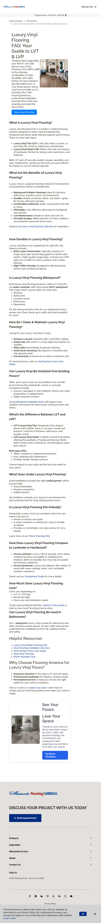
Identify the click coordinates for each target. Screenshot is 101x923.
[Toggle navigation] (95, 6)
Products (14, 838)
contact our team (37, 687)
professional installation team (29, 401)
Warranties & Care (18, 851)
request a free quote (53, 605)
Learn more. (9, 918)
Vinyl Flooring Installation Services (32, 648)
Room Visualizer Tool (24, 656)
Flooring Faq (31, 21)
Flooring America (16, 21)
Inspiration (14, 845)
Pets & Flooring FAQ (39, 536)
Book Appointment (26, 818)
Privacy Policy (50, 904)
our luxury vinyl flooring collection (36, 226)
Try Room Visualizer (50, 755)
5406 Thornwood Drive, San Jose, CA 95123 (26, 878)
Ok (83, 914)
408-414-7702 (87, 7)
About (12, 858)
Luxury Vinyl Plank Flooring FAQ (30, 645)
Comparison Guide (34, 576)
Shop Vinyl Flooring (24, 112)
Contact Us (15, 864)
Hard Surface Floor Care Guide (30, 651)
